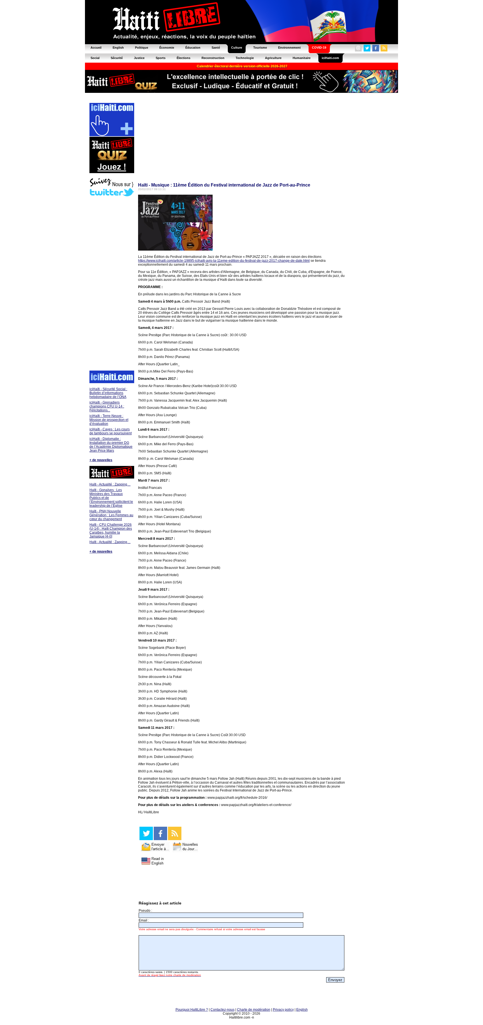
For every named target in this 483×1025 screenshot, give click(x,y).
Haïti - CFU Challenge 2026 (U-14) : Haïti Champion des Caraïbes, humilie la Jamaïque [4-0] (110, 530)
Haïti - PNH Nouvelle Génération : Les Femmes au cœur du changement (111, 515)
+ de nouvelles (100, 460)
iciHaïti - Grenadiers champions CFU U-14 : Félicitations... (106, 406)
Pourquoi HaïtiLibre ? (192, 1010)
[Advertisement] (111, 284)
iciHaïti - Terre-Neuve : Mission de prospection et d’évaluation (108, 420)
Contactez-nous (222, 1010)
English (302, 1010)
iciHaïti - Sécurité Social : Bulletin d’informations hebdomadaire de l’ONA (108, 393)
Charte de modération (253, 1010)
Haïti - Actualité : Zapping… (110, 484)
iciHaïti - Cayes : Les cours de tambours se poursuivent (110, 431)
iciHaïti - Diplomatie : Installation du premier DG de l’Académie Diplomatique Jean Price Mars (110, 445)
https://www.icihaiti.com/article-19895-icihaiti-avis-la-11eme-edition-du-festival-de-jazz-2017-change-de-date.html (224, 261)
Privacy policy (283, 1010)
